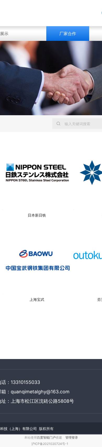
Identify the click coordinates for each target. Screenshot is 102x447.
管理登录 (71, 437)
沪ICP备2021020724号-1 (49, 444)
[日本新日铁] (37, 175)
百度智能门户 (46, 437)
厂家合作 (67, 33)
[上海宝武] (37, 259)
